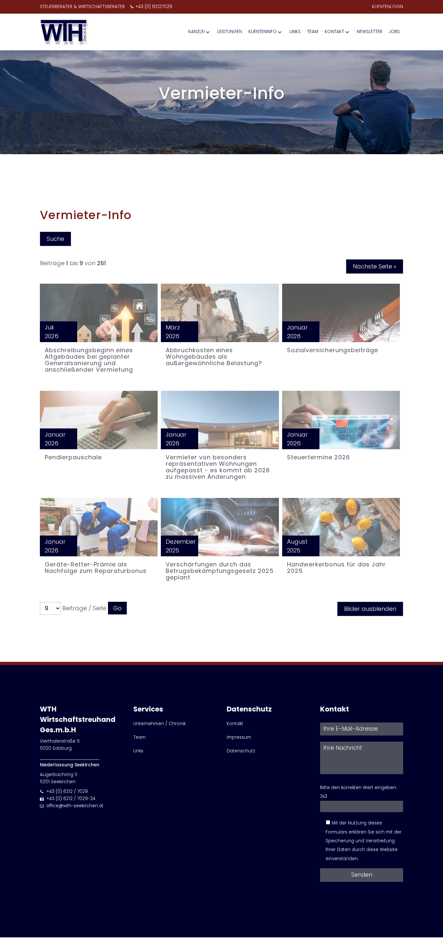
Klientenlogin (387, 7)
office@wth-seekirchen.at (74, 806)
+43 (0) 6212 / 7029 (67, 791)
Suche (55, 239)
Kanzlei (196, 32)
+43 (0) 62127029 (153, 7)
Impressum (239, 737)
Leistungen (229, 32)
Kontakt (334, 32)
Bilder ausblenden (370, 609)
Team (312, 32)
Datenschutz (241, 751)
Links (295, 32)
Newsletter (369, 32)
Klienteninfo (262, 32)
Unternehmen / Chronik (159, 724)
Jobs (394, 32)
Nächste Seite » (374, 266)
